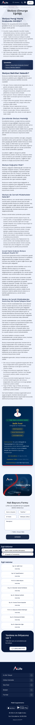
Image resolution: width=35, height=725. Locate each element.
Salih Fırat (17, 423)
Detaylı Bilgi (17, 568)
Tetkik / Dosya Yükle (18, 532)
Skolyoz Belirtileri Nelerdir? (12, 67)
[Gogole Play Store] (22, 707)
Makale (17, 7)
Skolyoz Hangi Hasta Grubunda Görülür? (17, 65)
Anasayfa (5, 7)
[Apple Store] (11, 708)
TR (30, 2)
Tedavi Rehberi (11, 7)
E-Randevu (16, 2)
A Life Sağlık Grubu (20, 713)
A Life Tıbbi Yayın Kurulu (22, 462)
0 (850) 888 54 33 (19, 648)
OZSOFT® (20, 719)
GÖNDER (18, 537)
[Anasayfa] (3, 2)
